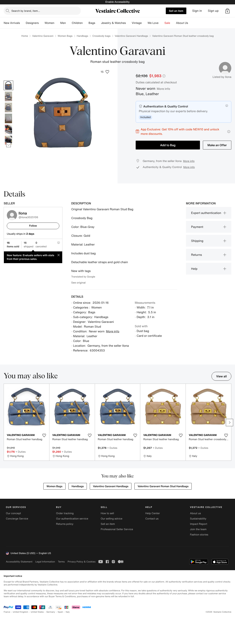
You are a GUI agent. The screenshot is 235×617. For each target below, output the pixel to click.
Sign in (197, 11)
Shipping (197, 241)
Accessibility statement (19, 561)
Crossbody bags (101, 36)
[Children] (85, 22)
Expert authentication (206, 213)
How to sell (107, 513)
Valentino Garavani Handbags (131, 36)
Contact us (152, 519)
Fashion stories (199, 535)
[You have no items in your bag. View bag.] (227, 10)
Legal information (45, 561)
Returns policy (64, 524)
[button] (227, 10)
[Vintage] (144, 22)
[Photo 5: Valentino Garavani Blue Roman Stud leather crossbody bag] (8, 129)
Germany (50, 612)
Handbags (82, 36)
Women (49, 23)
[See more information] (228, 131)
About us (195, 513)
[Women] (57, 22)
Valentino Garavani (42, 36)
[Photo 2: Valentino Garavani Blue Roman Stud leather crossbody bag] (8, 96)
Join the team (198, 529)
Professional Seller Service (117, 529)
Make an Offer (217, 145)
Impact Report (198, 524)
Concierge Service (17, 519)
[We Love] (161, 22)
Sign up (213, 11)
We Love (153, 23)
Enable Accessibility (117, 2)
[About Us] (190, 22)
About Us (182, 23)
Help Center (152, 513)
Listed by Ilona (222, 77)
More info (163, 88)
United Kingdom (20, 612)
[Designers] (41, 22)
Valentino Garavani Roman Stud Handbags (163, 486)
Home (24, 36)
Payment (197, 227)
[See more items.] (8, 144)
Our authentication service (72, 519)
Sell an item (176, 11)
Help (194, 268)
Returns (196, 254)
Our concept (13, 513)
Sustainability (198, 519)
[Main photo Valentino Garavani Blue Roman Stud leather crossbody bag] (8, 85)
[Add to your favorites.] (44, 435)
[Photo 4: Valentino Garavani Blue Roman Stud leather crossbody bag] (8, 118)
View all (221, 376)
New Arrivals (12, 23)
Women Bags (65, 36)
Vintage (137, 23)
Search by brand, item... (25, 11)
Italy (68, 612)
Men (63, 23)
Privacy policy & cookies (81, 561)
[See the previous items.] (8, 80)
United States (37, 612)
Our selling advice (111, 519)
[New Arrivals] (22, 22)
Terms (61, 561)
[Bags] (98, 22)
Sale (167, 23)
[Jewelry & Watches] (128, 22)
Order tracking (65, 513)
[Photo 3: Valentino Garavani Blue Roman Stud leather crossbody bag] (8, 107)
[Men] (68, 22)
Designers (32, 23)
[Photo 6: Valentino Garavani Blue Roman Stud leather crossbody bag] (8, 140)
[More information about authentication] (227, 105)
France (7, 612)
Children (77, 23)
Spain (60, 612)
